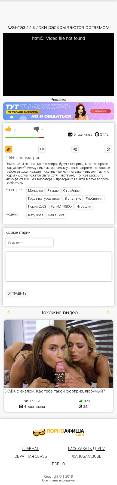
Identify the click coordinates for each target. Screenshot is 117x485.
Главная (30, 449)
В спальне (73, 198)
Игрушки (83, 206)
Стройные (71, 190)
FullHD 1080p (61, 206)
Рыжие (53, 190)
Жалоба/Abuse (86, 456)
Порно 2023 (37, 206)
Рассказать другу (86, 449)
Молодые (35, 190)
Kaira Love (56, 215)
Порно (58, 464)
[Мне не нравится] (36, 130)
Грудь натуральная (44, 198)
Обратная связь (30, 456)
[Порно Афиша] (58, 433)
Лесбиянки (94, 198)
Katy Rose (35, 215)
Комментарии (17, 232)
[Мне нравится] (8, 130)
